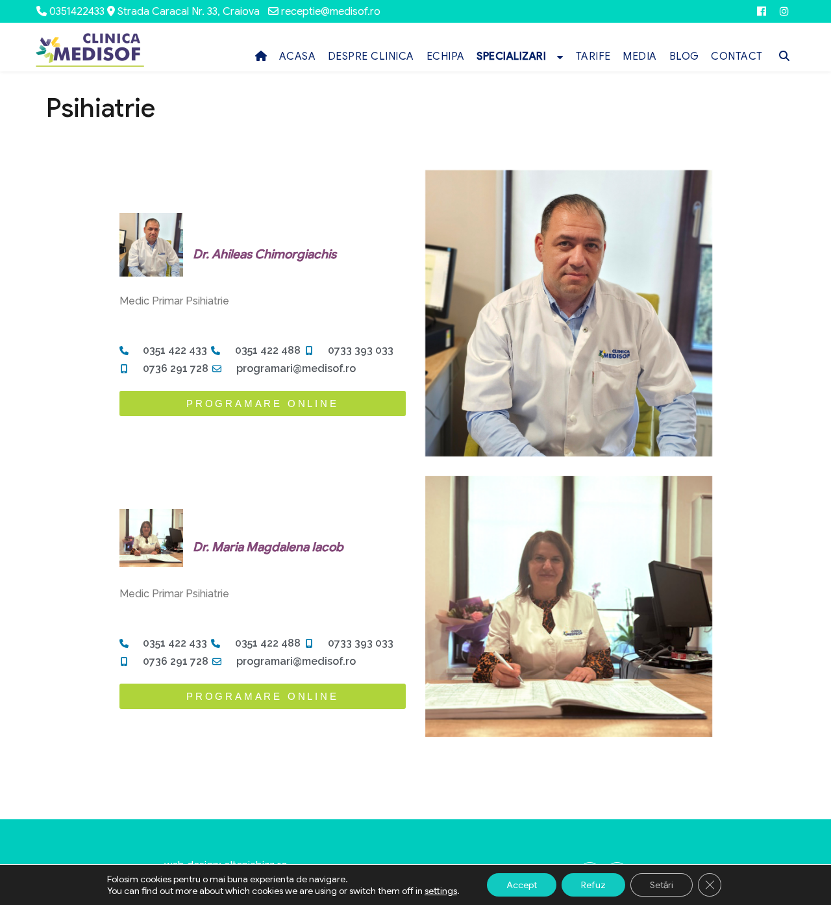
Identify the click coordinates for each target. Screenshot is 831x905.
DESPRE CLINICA (371, 56)
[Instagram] (784, 11)
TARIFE (593, 56)
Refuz (593, 885)
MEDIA (640, 56)
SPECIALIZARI (511, 56)
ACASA (297, 56)
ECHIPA (446, 56)
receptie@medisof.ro (330, 11)
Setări (661, 885)
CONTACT (737, 56)
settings (441, 891)
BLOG (684, 56)
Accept (521, 885)
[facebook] (761, 11)
